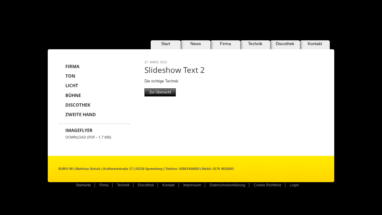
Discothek (285, 43)
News (195, 43)
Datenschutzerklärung (227, 185)
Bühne (73, 95)
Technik (255, 43)
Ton (70, 76)
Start (165, 43)
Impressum (192, 185)
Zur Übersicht (160, 92)
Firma (225, 43)
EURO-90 (101, 17)
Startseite (83, 185)
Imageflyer (88, 133)
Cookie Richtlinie (267, 185)
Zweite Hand (80, 114)
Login (294, 185)
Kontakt (315, 43)
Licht (71, 85)
